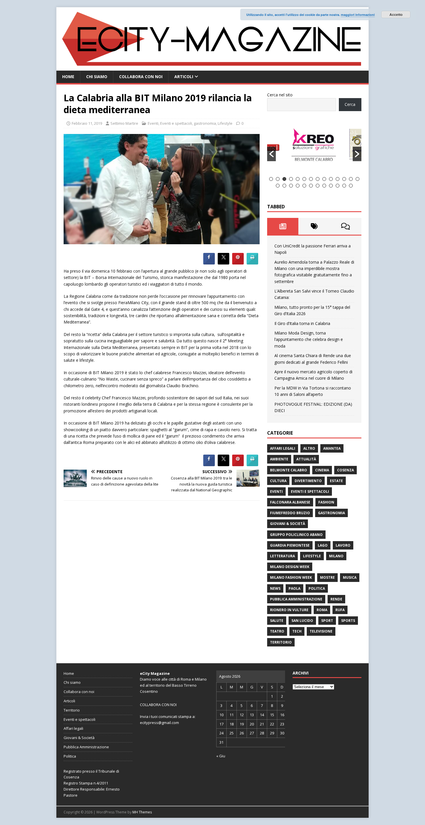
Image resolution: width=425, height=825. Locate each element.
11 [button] (337, 179)
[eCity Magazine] (212, 67)
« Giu (220, 755)
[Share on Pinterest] (238, 263)
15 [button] (278, 186)
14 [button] (357, 179)
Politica (316, 588)
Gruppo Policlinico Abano (296, 534)
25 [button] (344, 186)
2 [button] (278, 179)
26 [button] (351, 186)
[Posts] (283, 226)
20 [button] (311, 186)
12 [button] (344, 179)
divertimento (308, 480)
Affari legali (282, 448)
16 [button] (284, 186)
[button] (271, 154)
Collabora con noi (140, 76)
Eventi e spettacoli (176, 123)
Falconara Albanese (290, 502)
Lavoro (343, 545)
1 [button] (271, 179)
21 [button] (317, 186)
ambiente (279, 459)
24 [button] (337, 186)
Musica (349, 577)
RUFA (340, 609)
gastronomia (205, 123)
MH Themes (142, 812)
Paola (294, 588)
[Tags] (314, 226)
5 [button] (298, 179)
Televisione (321, 631)
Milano (336, 556)
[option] (314, 147)
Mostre (327, 577)
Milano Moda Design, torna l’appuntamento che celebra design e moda (308, 339)
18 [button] (298, 186)
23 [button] (331, 186)
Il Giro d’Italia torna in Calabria (302, 323)
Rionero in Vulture (289, 609)
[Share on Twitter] (223, 263)
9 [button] (324, 179)
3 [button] (284, 179)
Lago (323, 545)
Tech (297, 631)
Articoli (183, 76)
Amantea (332, 448)
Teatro (277, 631)
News (275, 588)
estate (336, 480)
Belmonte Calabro (288, 470)
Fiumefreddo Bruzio (290, 512)
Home (68, 76)
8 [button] (317, 179)
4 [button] (291, 179)
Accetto (395, 14)
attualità (306, 459)
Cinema (322, 470)
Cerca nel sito (280, 95)
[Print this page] (252, 263)
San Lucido (302, 620)
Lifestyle (225, 123)
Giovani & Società (287, 523)
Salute (276, 620)
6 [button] (304, 179)
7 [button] (311, 179)
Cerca (350, 104)
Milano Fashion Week (291, 577)
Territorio (281, 642)
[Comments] (345, 226)
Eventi (153, 123)
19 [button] (304, 186)
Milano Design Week (289, 566)
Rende (336, 599)
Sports (348, 620)
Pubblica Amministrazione (296, 599)
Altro (309, 448)
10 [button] (331, 179)
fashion (326, 502)
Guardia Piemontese (290, 545)
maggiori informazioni (358, 14)
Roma (322, 609)
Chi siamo (96, 76)
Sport (327, 620)
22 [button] (324, 186)
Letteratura (282, 556)
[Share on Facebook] (209, 263)
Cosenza (345, 470)
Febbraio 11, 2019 (87, 123)
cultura (278, 480)
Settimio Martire (124, 123)
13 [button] (351, 179)
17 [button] (291, 186)
